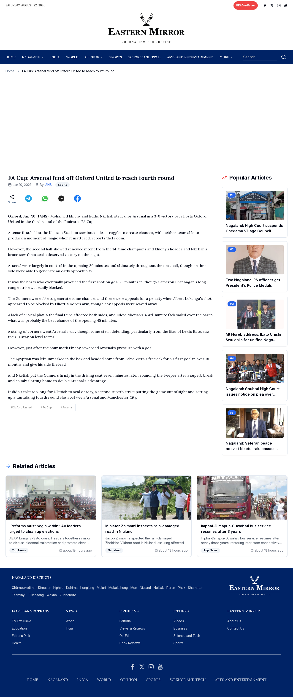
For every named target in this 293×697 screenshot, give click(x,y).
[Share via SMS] (61, 198)
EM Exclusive (21, 621)
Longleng (87, 588)
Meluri (101, 588)
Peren (170, 588)
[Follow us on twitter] (272, 5)
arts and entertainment (190, 57)
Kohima (72, 588)
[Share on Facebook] (77, 198)
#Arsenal (67, 407)
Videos (179, 621)
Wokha (51, 595)
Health (17, 643)
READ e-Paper (245, 5)
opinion (92, 57)
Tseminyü (19, 595)
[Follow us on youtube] (286, 5)
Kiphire (58, 588)
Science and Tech (187, 636)
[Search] (283, 57)
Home (10, 57)
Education (19, 628)
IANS (48, 185)
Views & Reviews (132, 628)
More (224, 57)
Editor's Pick (21, 636)
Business (180, 628)
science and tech (144, 57)
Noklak (159, 588)
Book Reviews (130, 643)
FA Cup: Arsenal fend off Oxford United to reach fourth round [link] (68, 71)
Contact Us (235, 628)
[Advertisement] (146, 124)
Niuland (145, 588)
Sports (179, 643)
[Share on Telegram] (28, 198)
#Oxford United (21, 407)
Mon (133, 588)
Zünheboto (68, 595)
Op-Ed (124, 636)
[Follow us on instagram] (279, 5)
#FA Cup (46, 407)
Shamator (195, 588)
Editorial (125, 621)
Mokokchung (118, 588)
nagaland (31, 57)
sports (115, 57)
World (72, 57)
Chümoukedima (23, 588)
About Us (234, 621)
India (55, 57)
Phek (181, 588)
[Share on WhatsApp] (45, 198)
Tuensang (36, 595)
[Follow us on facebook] (265, 5)
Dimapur (44, 588)
